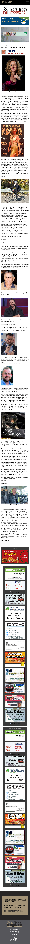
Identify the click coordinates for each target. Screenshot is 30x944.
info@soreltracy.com (13, 911)
